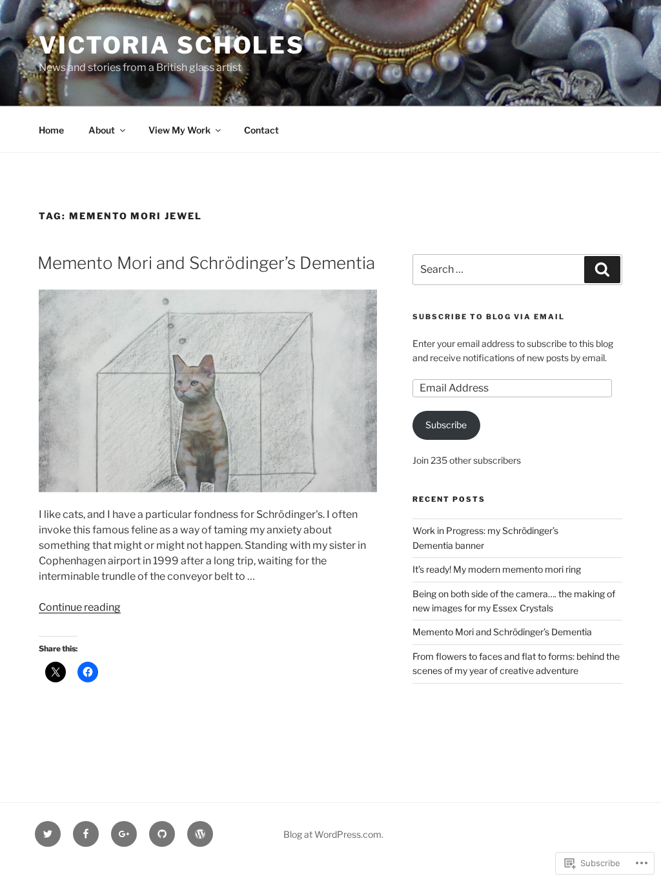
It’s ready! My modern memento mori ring (496, 569)
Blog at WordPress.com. (333, 834)
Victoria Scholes (172, 45)
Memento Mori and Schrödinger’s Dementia (206, 263)
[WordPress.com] (200, 834)
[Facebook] (86, 834)
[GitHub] (162, 834)
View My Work (179, 129)
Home (51, 129)
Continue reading (80, 607)
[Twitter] (48, 834)
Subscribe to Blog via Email (488, 316)
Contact (261, 129)
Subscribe (446, 424)
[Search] (602, 269)
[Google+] (124, 834)
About (101, 129)
